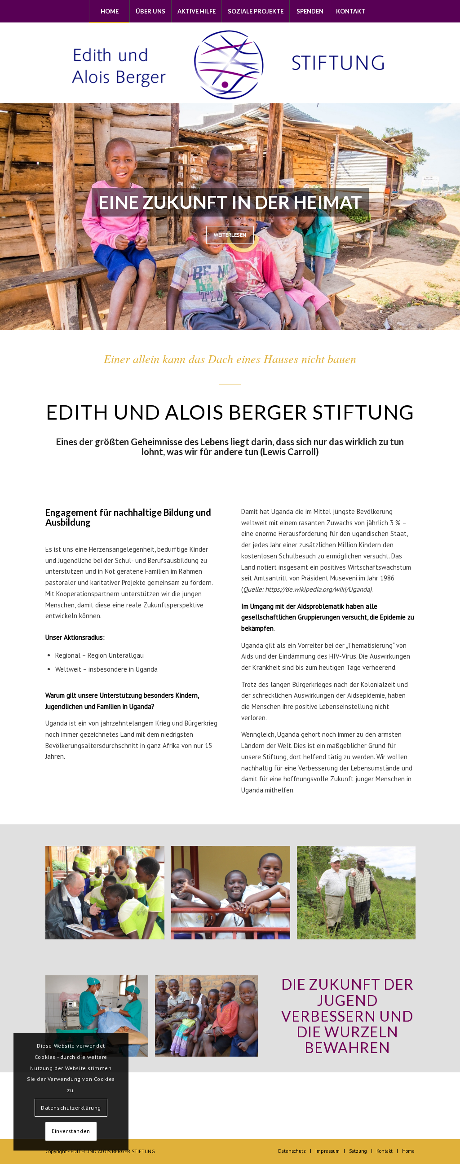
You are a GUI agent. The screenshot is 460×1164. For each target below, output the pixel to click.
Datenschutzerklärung (71, 1107)
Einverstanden (71, 1131)
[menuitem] (109, 11)
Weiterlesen (230, 234)
